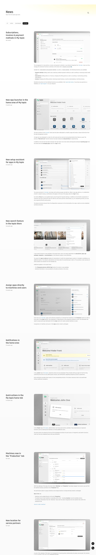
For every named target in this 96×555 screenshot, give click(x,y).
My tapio (81, 65)
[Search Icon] (88, 12)
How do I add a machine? (39, 504)
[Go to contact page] (93, 548)
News (9, 12)
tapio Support (43, 83)
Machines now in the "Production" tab (15, 454)
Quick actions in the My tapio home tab (15, 396)
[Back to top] (93, 543)
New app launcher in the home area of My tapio (17, 101)
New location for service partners (13, 522)
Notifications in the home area (13, 341)
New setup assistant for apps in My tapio (15, 161)
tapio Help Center (70, 82)
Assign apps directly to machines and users (16, 286)
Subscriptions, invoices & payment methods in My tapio (15, 35)
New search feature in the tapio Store (15, 222)
